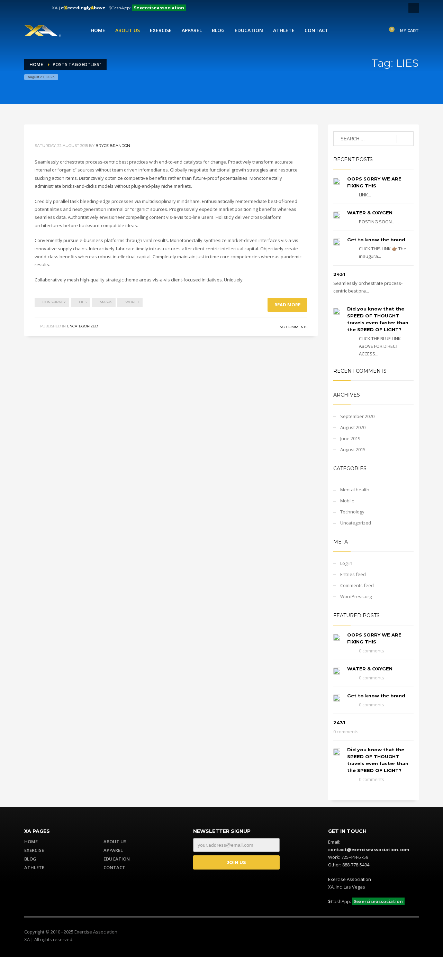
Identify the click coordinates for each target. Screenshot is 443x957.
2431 (339, 274)
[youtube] (403, 933)
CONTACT (114, 867)
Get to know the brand (376, 239)
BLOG (30, 859)
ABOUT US (115, 841)
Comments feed (357, 585)
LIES (83, 302)
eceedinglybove (83, 7)
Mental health (354, 489)
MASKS (106, 302)
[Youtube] (29, 8)
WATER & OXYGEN (369, 212)
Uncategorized (82, 326)
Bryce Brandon (113, 145)
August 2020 (352, 427)
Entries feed (353, 574)
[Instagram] (40, 8)
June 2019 (350, 438)
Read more (287, 304)
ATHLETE (34, 867)
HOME (31, 841)
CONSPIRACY (54, 302)
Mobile (347, 501)
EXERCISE (34, 850)
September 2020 (357, 416)
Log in (346, 563)
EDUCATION (116, 859)
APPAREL (113, 850)
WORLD (132, 302)
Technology (352, 512)
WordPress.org (356, 596)
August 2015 (352, 449)
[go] (405, 139)
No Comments (293, 327)
